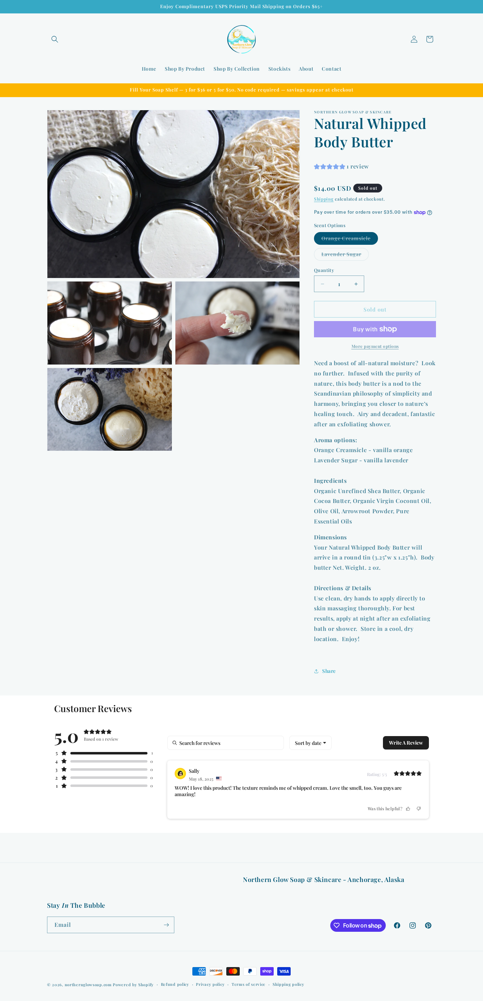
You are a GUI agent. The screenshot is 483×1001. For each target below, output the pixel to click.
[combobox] (310, 743)
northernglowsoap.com (88, 984)
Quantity (324, 270)
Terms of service (249, 984)
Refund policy (175, 984)
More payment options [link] (375, 346)
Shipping (324, 199)
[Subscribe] (166, 925)
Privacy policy (210, 984)
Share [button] (329, 671)
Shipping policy (288, 984)
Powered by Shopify (133, 984)
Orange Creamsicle (349, 240)
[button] (55, 39)
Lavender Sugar (345, 255)
